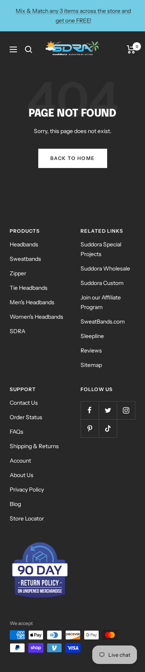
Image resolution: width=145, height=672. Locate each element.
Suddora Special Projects (101, 249)
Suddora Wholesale (105, 268)
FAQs (16, 431)
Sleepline (92, 336)
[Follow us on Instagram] (126, 410)
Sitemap (91, 365)
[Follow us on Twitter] (108, 410)
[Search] (28, 49)
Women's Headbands (36, 316)
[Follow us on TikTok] (108, 428)
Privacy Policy (27, 489)
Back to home (72, 158)
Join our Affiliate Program (101, 302)
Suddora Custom (102, 283)
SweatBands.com (103, 321)
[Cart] (131, 49)
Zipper (18, 273)
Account (20, 460)
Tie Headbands (29, 287)
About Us (21, 475)
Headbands (24, 244)
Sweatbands (25, 258)
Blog (15, 504)
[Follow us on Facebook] (90, 410)
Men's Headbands (32, 302)
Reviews (91, 350)
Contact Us (24, 402)
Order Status (26, 417)
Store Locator (27, 518)
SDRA (17, 331)
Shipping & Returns (34, 446)
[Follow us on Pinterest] (90, 428)
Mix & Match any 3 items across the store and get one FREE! (73, 15)
